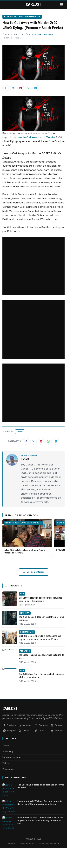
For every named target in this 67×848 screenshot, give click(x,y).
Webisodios (8, 769)
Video (20, 431)
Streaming (7, 751)
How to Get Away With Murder (22, 16)
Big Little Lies (27, 632)
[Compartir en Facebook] (5, 88)
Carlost (10, 708)
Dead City (25, 613)
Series (5, 745)
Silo (22, 594)
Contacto (10, 843)
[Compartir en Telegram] (35, 88)
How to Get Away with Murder (36, 137)
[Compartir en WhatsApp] (28, 88)
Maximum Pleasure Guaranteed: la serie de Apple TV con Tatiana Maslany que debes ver (40, 820)
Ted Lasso (25, 651)
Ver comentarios (35, 572)
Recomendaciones (11, 757)
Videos (5, 763)
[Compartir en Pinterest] (20, 88)
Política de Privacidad (49, 843)
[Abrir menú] (62, 4)
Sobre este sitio (27, 843)
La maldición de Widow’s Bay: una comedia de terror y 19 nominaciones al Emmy (39, 802)
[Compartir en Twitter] (13, 88)
